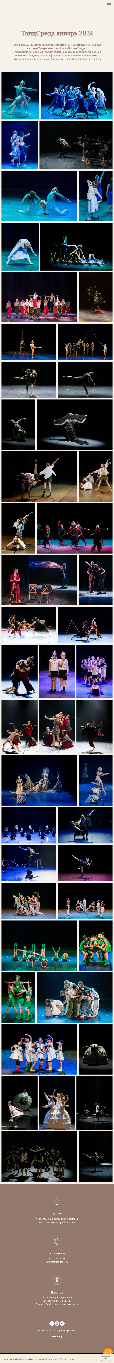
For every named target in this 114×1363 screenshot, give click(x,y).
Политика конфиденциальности (57, 1297)
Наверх (56, 1336)
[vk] (51, 1323)
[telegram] (62, 1323)
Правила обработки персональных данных (57, 1304)
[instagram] (57, 1323)
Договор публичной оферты (57, 1300)
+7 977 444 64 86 (57, 1258)
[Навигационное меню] (109, 4)
